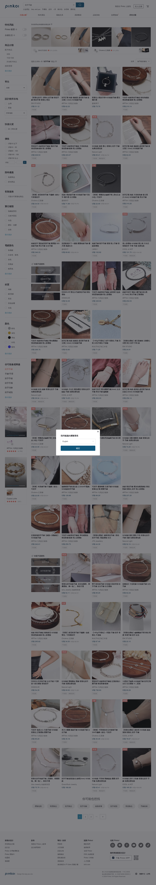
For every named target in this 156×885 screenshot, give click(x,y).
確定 (78, 448)
